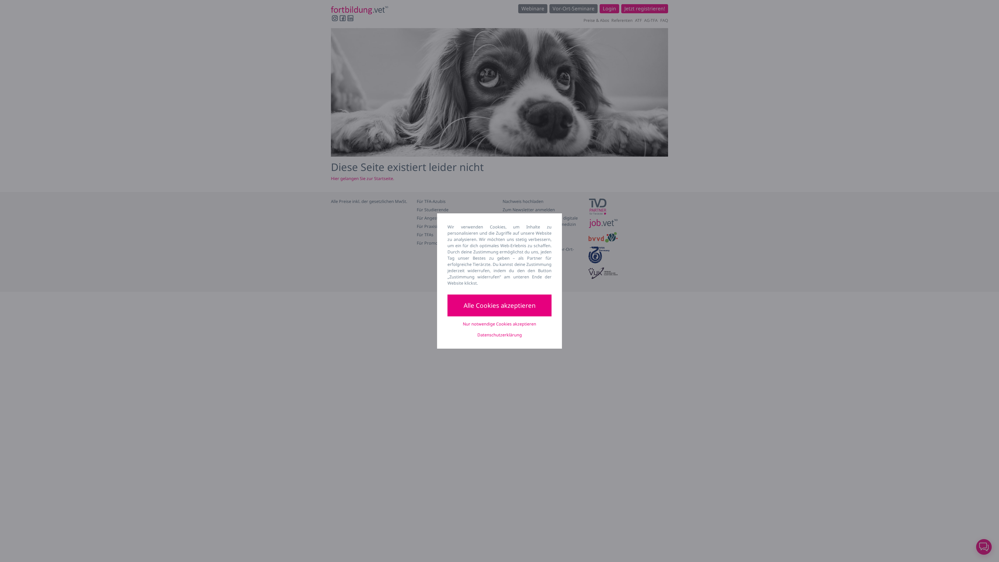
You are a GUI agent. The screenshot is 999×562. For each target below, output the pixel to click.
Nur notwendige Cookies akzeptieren (499, 324)
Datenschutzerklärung (499, 335)
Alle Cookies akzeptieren (500, 305)
